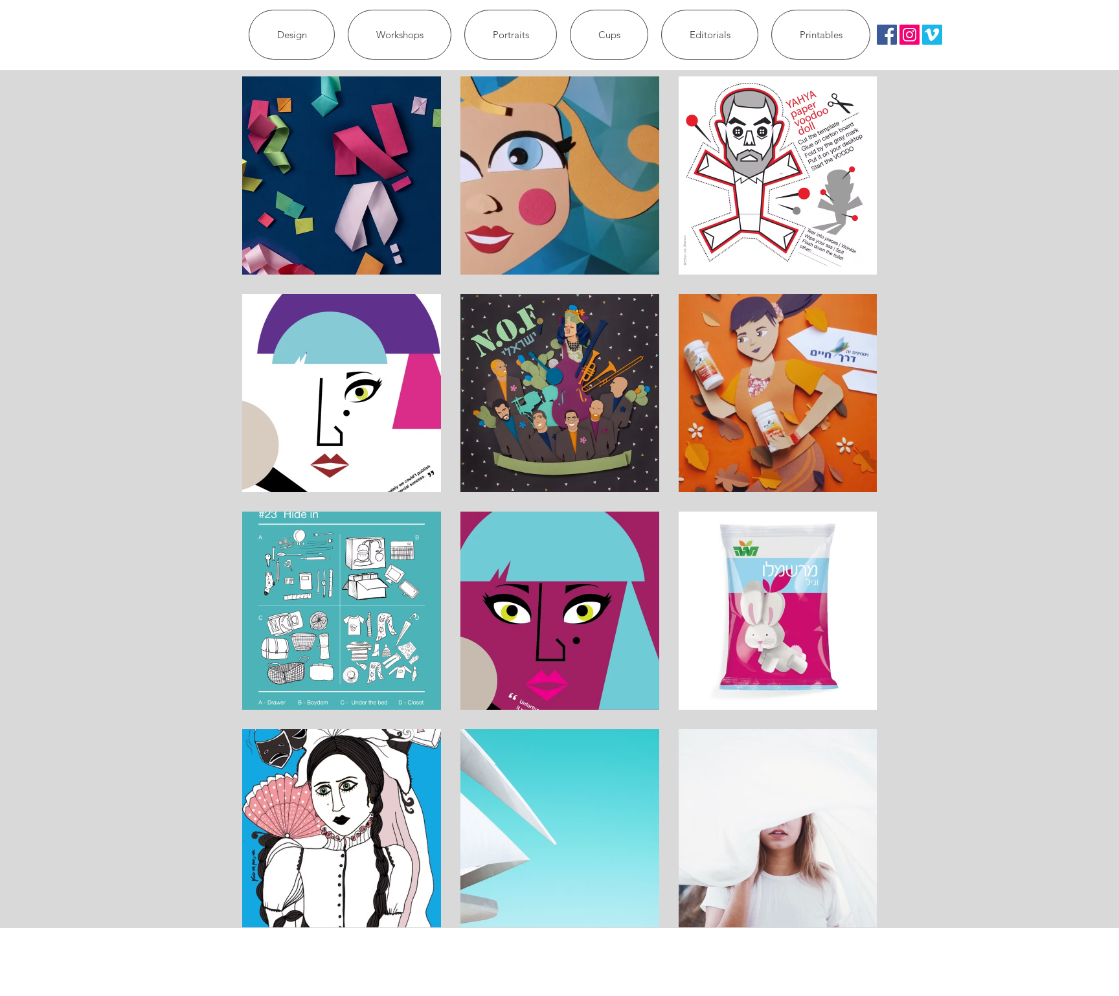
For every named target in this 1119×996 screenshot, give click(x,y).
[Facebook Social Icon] (887, 35)
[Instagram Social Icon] (909, 35)
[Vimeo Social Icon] (932, 35)
